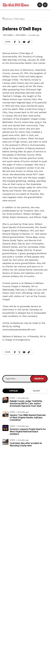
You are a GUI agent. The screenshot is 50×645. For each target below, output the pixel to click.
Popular (13, 391)
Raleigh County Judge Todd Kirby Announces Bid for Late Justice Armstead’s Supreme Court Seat (26, 404)
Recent (36, 391)
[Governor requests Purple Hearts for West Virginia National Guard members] (5, 428)
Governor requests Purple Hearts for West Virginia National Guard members (28, 432)
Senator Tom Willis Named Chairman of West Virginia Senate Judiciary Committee (28, 418)
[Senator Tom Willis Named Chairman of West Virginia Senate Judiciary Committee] (5, 414)
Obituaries (21, 35)
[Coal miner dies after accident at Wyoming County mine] (5, 442)
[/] (39, 4)
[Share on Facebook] (14, 42)
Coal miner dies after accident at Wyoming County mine (26, 444)
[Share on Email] (24, 42)
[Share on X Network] (19, 42)
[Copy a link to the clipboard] (28, 42)
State (12, 398)
